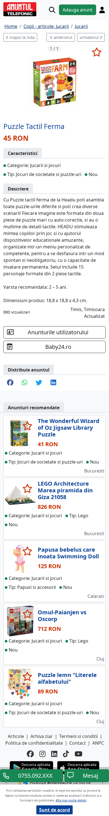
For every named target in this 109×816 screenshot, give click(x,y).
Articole (16, 736)
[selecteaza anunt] (96, 52)
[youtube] (78, 754)
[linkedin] (54, 754)
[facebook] (30, 754)
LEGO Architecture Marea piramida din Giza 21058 (65, 490)
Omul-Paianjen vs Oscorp (62, 615)
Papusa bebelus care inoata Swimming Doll (68, 553)
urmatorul (90, 37)
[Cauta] (52, 10)
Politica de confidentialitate (34, 743)
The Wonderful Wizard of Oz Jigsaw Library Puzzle (68, 427)
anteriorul (62, 37)
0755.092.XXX (35, 775)
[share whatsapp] (24, 383)
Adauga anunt (78, 10)
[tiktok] (66, 754)
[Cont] (102, 9)
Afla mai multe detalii (71, 800)
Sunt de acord (54, 810)
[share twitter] (39, 383)
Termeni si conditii (78, 736)
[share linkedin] (53, 383)
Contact (77, 743)
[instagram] (42, 754)
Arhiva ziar (41, 736)
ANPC (98, 743)
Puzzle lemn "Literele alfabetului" (67, 678)
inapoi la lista (21, 37)
